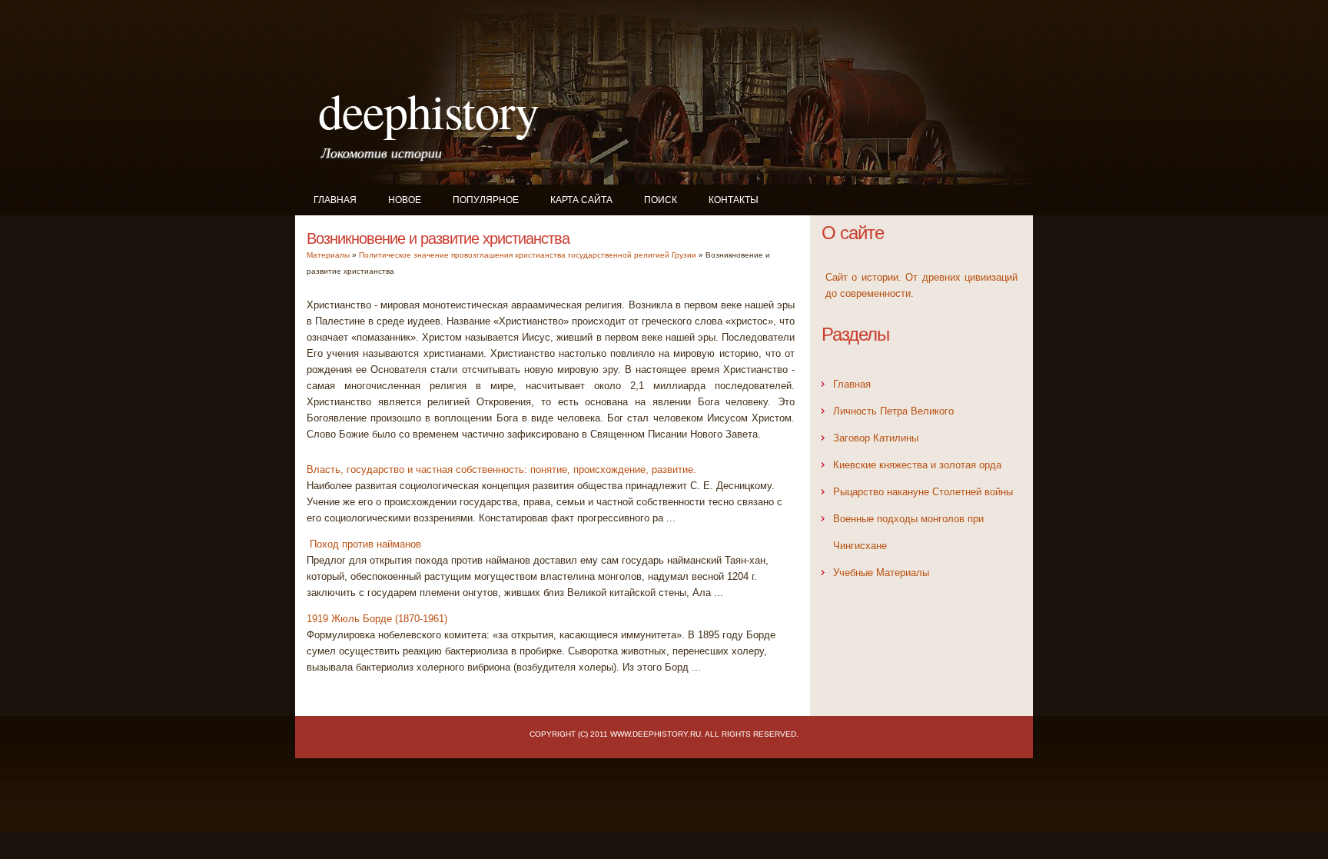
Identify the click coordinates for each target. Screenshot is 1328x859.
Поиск (660, 200)
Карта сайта (581, 200)
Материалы (328, 255)
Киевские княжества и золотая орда (917, 465)
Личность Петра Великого (893, 411)
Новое (404, 200)
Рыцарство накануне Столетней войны (923, 492)
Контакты (734, 200)
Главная (335, 200)
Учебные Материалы (881, 572)
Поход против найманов (364, 544)
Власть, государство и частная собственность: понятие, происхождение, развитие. (501, 469)
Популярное (486, 200)
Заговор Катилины (875, 438)
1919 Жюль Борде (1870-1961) (377, 618)
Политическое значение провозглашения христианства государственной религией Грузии (527, 255)
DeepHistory (428, 110)
